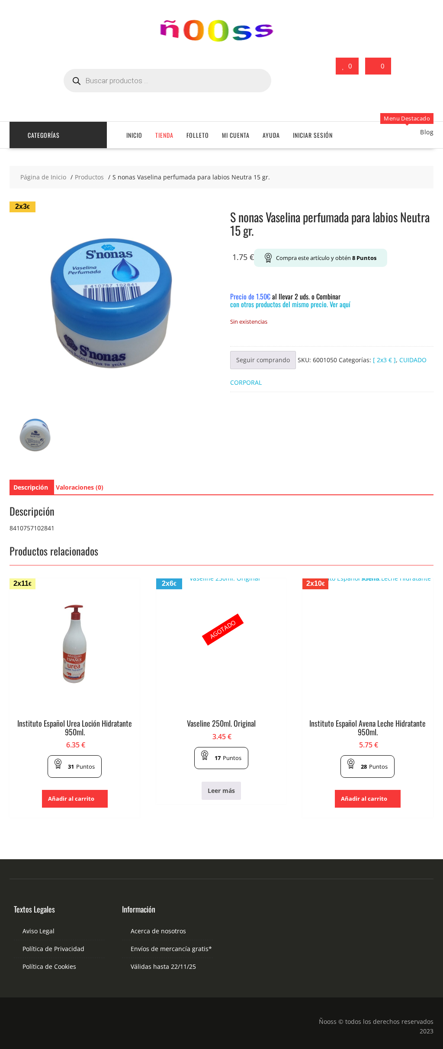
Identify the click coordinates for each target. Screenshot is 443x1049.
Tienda (164, 135)
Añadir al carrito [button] (71, 798)
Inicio (134, 135)
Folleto (197, 135)
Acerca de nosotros (158, 931)
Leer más (221, 790)
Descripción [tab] (30, 487)
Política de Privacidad (53, 949)
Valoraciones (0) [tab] (79, 487)
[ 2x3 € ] (384, 360)
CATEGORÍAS (44, 135)
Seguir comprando (263, 360)
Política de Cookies (49, 966)
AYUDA (271, 135)
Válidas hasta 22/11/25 (163, 966)
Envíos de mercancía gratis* (171, 949)
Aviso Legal (38, 931)
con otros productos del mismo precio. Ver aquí (290, 304)
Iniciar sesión (313, 135)
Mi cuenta (236, 135)
